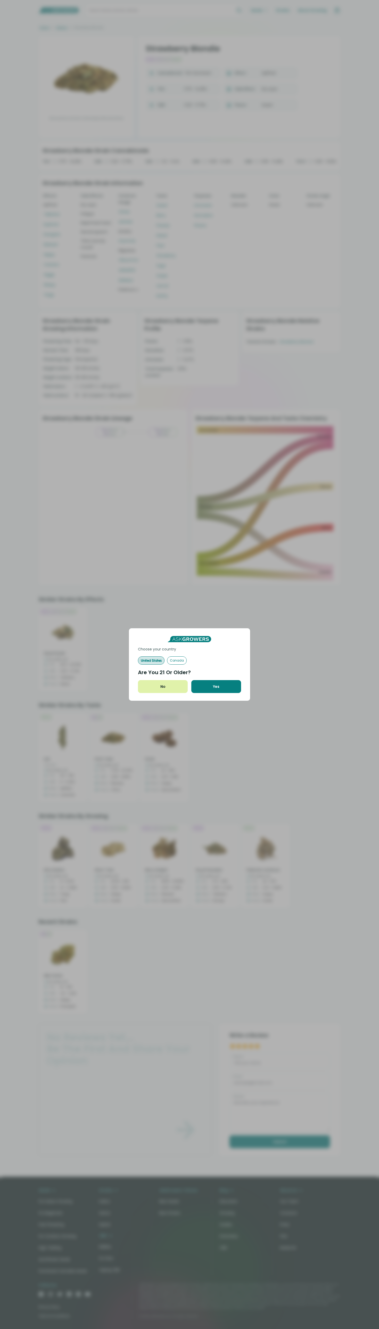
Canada (177, 660)
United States (151, 660)
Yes (216, 686)
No (163, 686)
